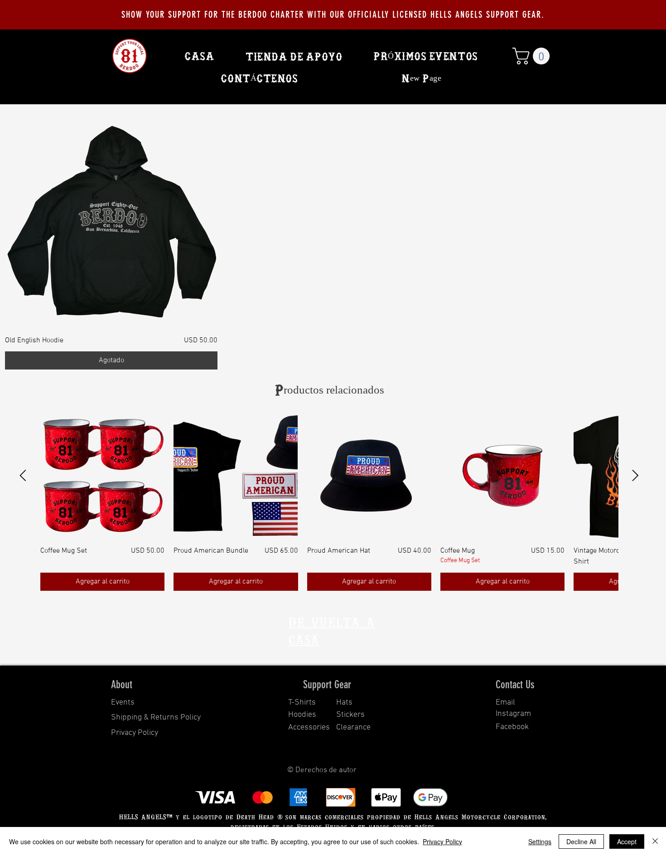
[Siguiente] (635, 475)
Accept (627, 841)
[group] (329, 502)
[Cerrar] (655, 841)
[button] (533, 56)
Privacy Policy (442, 841)
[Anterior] (23, 475)
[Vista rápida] (111, 221)
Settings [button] (539, 841)
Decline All (581, 841)
